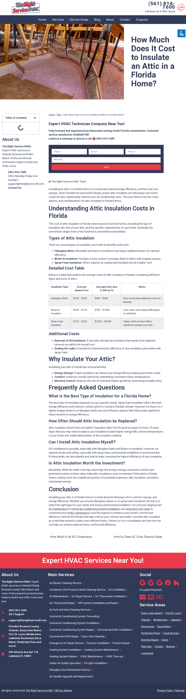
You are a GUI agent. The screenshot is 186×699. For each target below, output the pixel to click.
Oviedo (159, 646)
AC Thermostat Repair (62, 603)
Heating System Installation (65, 649)
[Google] (143, 583)
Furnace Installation (98, 643)
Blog (97, 19)
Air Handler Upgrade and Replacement (71, 676)
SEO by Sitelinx (63, 690)
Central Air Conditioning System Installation (74, 623)
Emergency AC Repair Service (66, 643)
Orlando (145, 619)
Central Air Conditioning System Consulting (74, 616)
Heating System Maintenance (101, 649)
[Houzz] (176, 583)
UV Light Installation (95, 663)
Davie (165, 639)
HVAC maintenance (78, 512)
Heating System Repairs (63, 656)
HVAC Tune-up (114, 656)
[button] (35, 118)
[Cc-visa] (143, 597)
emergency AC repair (138, 508)
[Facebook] (168, 583)
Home (42, 19)
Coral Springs (171, 633)
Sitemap (180, 690)
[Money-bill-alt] (159, 597)
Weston (170, 646)
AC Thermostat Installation (110, 596)
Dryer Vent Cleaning (93, 636)
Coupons (142, 19)
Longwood (147, 653)
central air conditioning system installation (95, 508)
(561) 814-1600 (161, 5)
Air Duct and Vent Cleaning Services (70, 609)
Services (58, 19)
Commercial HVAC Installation (114, 629)
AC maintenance (58, 508)
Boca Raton (164, 626)
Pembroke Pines (150, 633)
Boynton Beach (150, 639)
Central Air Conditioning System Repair (71, 629)
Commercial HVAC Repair (64, 636)
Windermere (160, 619)
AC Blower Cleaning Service (65, 582)
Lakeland (176, 619)
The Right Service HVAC (39, 690)
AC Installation (117, 589)
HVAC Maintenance (92, 656)
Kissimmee (147, 626)
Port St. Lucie (173, 613)
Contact (125, 19)
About (110, 19)
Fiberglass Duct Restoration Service (70, 669)
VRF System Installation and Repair (98, 603)
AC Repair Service (81, 596)
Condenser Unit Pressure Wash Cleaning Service (77, 589)
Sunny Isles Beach (151, 613)
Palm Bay (146, 646)
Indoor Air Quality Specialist (65, 663)
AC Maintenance (58, 596)
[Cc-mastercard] (151, 597)
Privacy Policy (165, 690)
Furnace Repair (121, 643)
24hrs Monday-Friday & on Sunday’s (23, 176)
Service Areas (79, 19)
